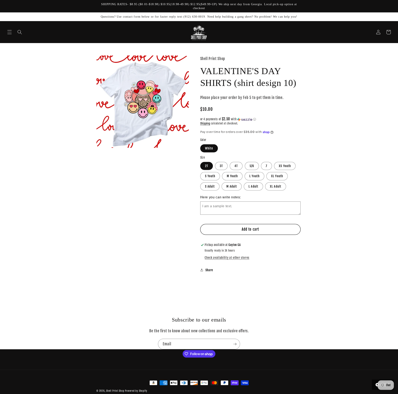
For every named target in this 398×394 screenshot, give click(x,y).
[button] (10, 32)
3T (221, 166)
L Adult (253, 186)
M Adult (231, 186)
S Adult (210, 186)
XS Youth (285, 166)
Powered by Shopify (136, 390)
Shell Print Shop (115, 390)
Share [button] (209, 270)
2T (206, 166)
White (209, 148)
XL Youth (277, 176)
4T (236, 166)
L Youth (254, 176)
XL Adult (275, 186)
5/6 (252, 166)
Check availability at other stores (227, 257)
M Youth (232, 176)
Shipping (205, 123)
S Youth (210, 176)
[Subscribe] (235, 344)
